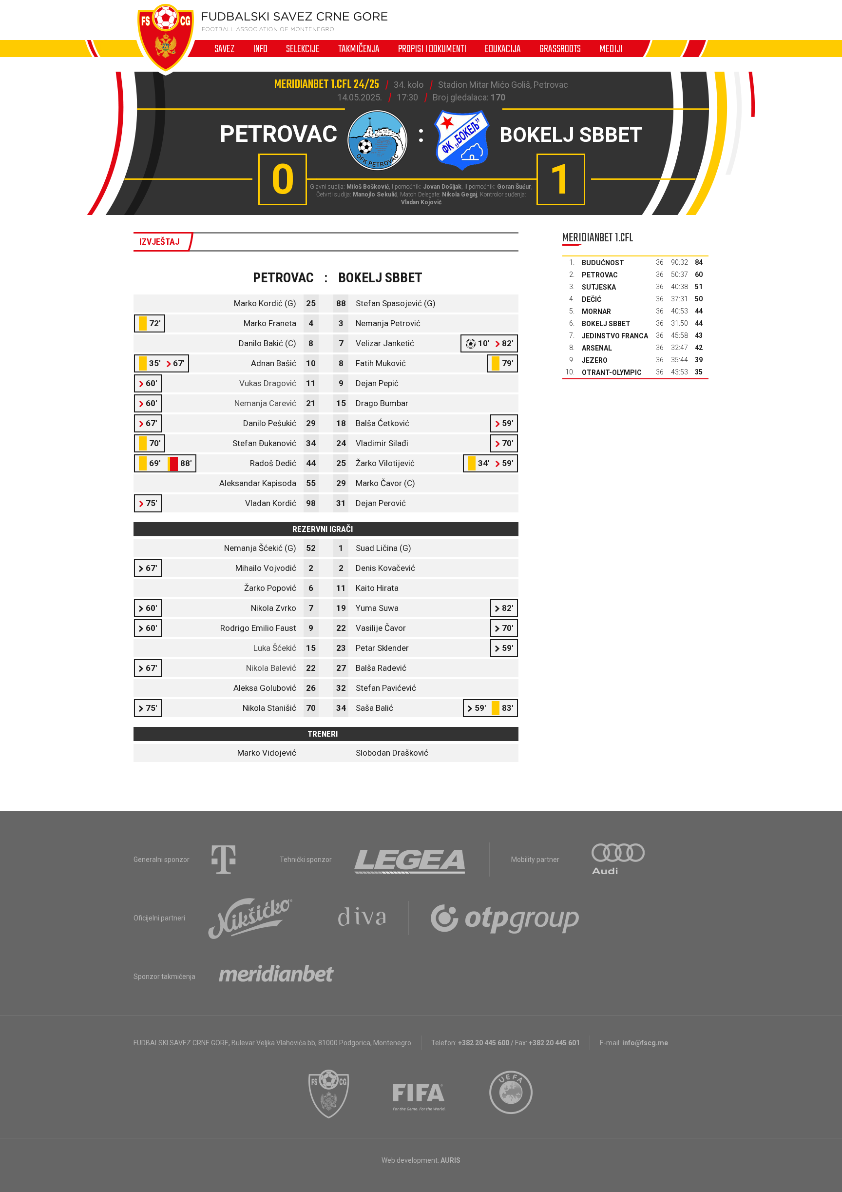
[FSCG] (328, 1094)
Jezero (595, 360)
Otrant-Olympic (612, 372)
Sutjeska (599, 287)
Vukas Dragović (267, 383)
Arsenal (597, 348)
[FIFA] (419, 1094)
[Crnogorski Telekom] (223, 859)
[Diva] (362, 918)
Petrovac (600, 275)
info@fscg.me (645, 1043)
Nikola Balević (271, 668)
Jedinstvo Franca (615, 336)
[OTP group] (505, 918)
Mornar (596, 311)
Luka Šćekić (274, 648)
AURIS (450, 1160)
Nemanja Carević (265, 403)
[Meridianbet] (276, 976)
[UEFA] (512, 1094)
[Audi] (619, 859)
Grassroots (560, 48)
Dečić (591, 299)
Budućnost (603, 263)
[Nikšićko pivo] (250, 918)
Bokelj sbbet (606, 324)
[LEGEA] (410, 859)
